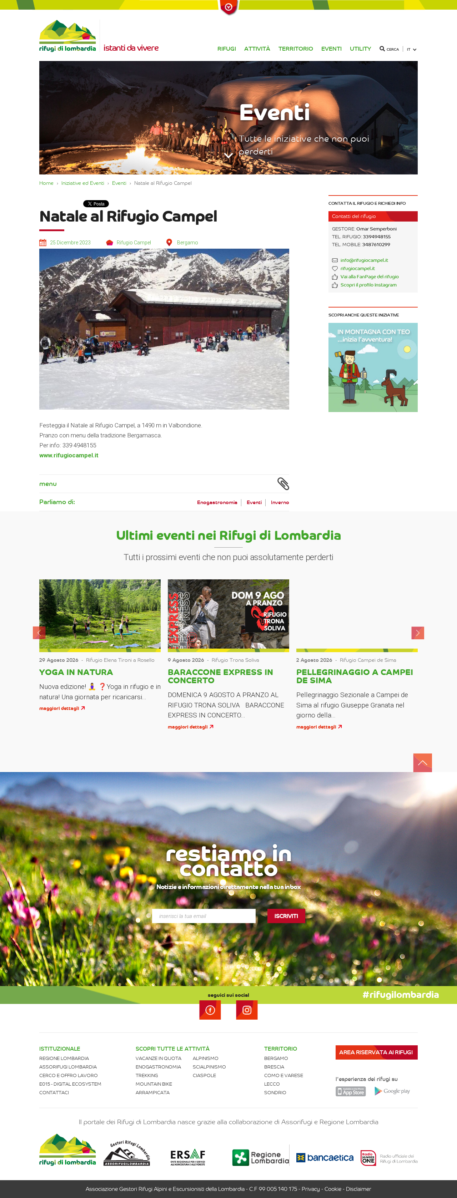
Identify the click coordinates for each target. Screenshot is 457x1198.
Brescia (274, 1067)
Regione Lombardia (64, 1058)
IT (409, 49)
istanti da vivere (131, 48)
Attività (257, 48)
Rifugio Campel (134, 242)
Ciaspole (204, 1075)
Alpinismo (206, 1058)
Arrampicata (153, 1092)
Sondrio (275, 1092)
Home (46, 183)
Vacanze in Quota (158, 1058)
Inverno (280, 502)
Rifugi (226, 48)
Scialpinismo (209, 1067)
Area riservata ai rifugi (375, 1052)
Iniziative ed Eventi (82, 183)
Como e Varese (283, 1075)
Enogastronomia (217, 502)
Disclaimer (358, 1189)
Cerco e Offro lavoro (68, 1075)
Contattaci (54, 1092)
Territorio (295, 48)
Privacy (311, 1189)
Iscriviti (286, 916)
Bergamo (276, 1058)
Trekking (147, 1075)
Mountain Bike (154, 1084)
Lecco (272, 1084)
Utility (360, 48)
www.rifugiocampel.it (69, 455)
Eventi (331, 48)
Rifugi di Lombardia (69, 36)
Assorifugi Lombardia (68, 1067)
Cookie (333, 1189)
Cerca (393, 49)
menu (48, 484)
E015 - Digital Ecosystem (70, 1084)
